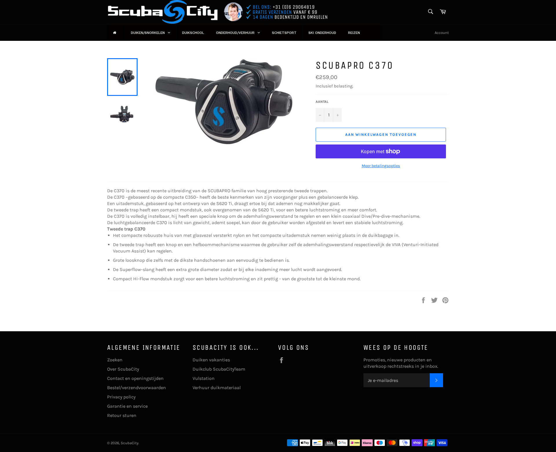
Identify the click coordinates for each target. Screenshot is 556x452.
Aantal (322, 102)
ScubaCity (129, 443)
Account (442, 32)
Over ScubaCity (123, 369)
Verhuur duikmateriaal (217, 387)
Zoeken (114, 360)
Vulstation (204, 378)
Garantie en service (127, 406)
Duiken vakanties (211, 360)
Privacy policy (121, 397)
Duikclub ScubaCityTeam (219, 369)
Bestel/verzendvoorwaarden (136, 387)
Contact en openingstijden (135, 378)
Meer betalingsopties (381, 165)
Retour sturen (121, 415)
